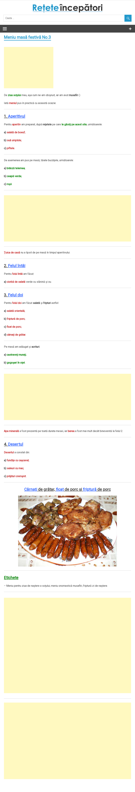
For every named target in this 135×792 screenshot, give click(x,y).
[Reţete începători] (67, 11)
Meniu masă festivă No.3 (27, 37)
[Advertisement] (28, 67)
